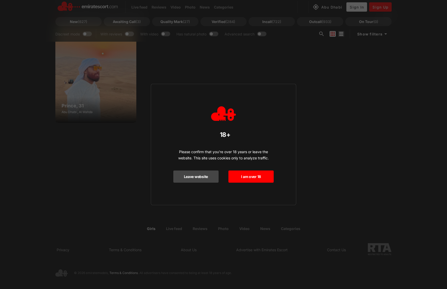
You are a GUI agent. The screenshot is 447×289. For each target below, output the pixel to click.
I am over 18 (251, 176)
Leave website (196, 176)
